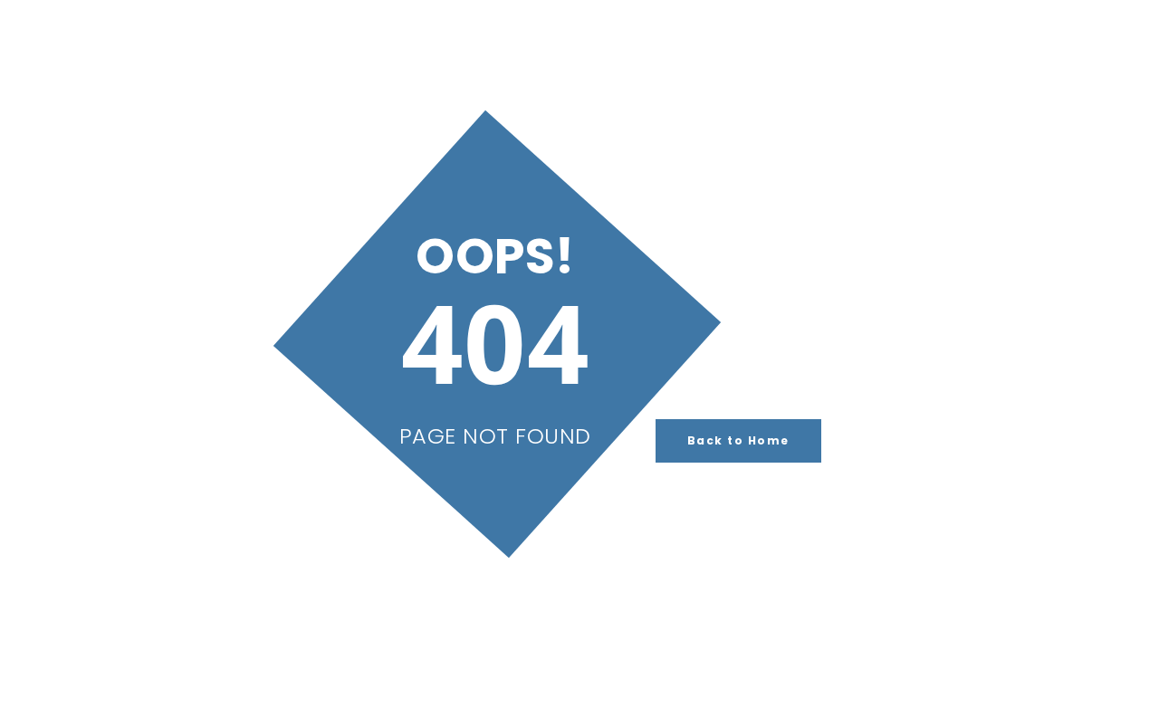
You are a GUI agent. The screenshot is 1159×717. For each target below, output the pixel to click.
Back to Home (738, 440)
